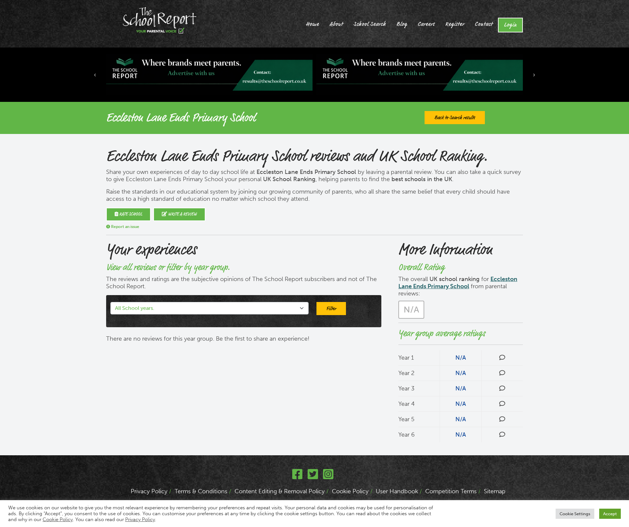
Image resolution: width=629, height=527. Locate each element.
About (336, 24)
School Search (369, 24)
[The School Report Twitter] (313, 476)
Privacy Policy (149, 491)
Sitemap (494, 491)
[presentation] (95, 74)
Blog (401, 24)
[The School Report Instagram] (328, 476)
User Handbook (397, 491)
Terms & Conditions (201, 491)
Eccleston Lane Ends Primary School (457, 282)
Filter (331, 308)
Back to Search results (454, 117)
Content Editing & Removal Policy (280, 491)
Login (510, 25)
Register (454, 24)
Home (312, 24)
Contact (484, 24)
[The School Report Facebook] (297, 476)
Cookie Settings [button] (575, 513)
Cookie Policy (350, 491)
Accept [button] (610, 513)
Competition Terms (451, 491)
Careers (426, 24)
